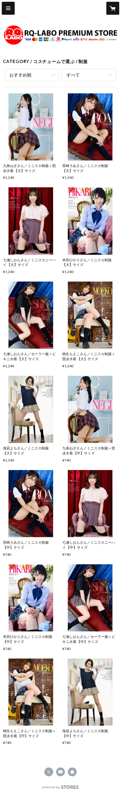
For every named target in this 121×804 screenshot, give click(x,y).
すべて (73, 74)
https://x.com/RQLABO (48, 771)
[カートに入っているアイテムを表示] (112, 8)
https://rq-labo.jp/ (72, 771)
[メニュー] (8, 8)
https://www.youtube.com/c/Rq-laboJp (60, 771)
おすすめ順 (20, 74)
